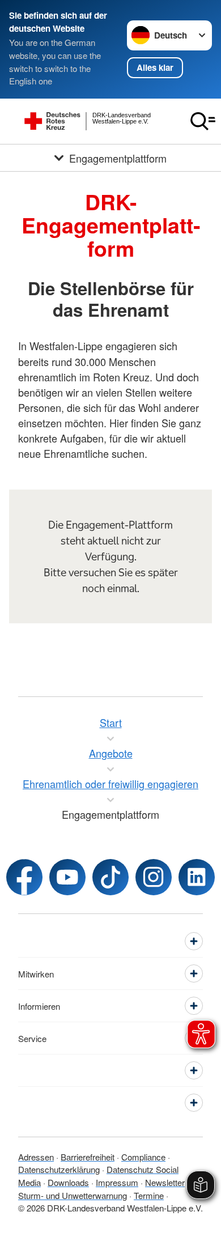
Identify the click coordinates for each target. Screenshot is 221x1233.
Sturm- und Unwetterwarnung (72, 1195)
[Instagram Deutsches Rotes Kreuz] (153, 877)
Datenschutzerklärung (59, 1169)
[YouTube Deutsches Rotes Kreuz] (67, 877)
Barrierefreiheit (87, 1157)
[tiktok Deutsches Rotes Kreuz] (110, 877)
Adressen (36, 1157)
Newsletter (165, 1182)
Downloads (68, 1182)
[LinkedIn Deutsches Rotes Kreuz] (196, 877)
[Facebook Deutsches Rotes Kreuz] (24, 877)
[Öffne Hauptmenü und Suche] (202, 121)
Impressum (117, 1182)
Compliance (143, 1157)
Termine (149, 1195)
